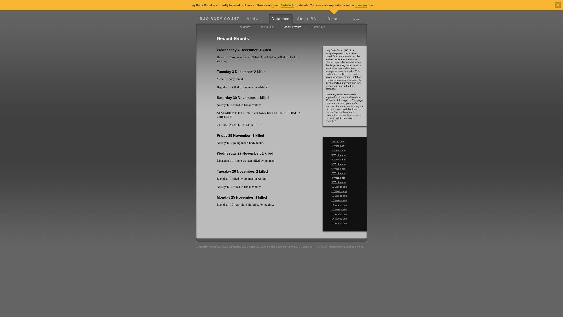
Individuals (266, 27)
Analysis (255, 18)
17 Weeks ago (339, 218)
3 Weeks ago (338, 155)
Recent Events (291, 27)
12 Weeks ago (339, 195)
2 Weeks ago (338, 150)
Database (281, 18)
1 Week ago (337, 146)
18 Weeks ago (339, 223)
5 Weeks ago (338, 164)
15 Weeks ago (339, 209)
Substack (287, 5)
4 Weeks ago (338, 159)
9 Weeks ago (338, 182)
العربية (356, 18)
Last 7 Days (337, 141)
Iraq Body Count (218, 18)
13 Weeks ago (339, 200)
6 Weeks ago (338, 168)
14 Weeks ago (339, 205)
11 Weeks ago (339, 191)
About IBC (306, 18)
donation (361, 5)
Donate (334, 18)
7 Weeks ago (338, 173)
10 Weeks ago (339, 186)
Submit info (318, 27)
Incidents (244, 27)
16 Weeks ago (339, 214)
